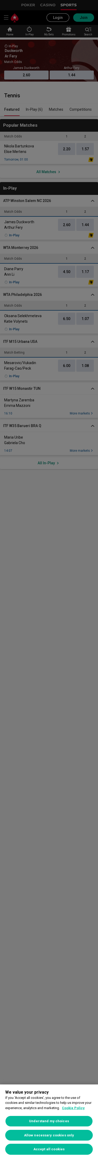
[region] (49, 1122)
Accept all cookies (49, 1149)
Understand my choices (49, 1121)
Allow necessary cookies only (49, 1135)
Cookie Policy (73, 1108)
